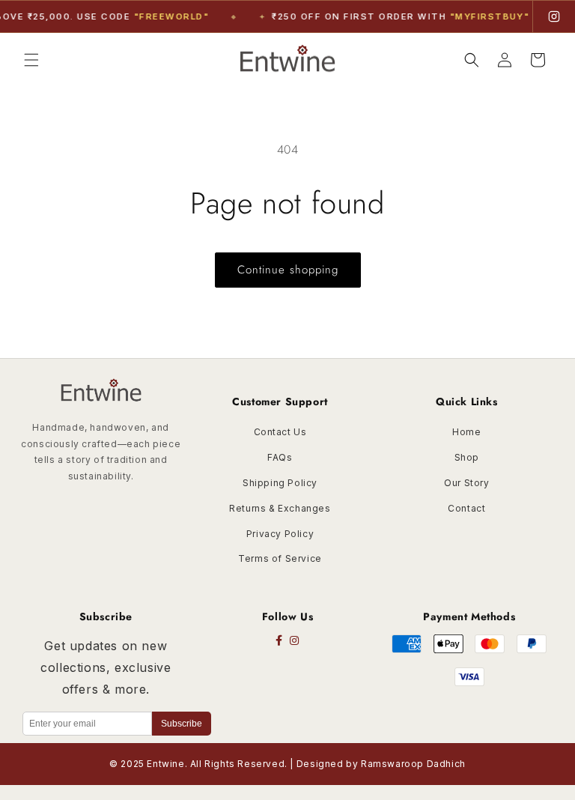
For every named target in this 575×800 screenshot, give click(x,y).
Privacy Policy (280, 533)
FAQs (279, 457)
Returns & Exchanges (279, 508)
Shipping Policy (280, 482)
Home (466, 431)
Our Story (466, 482)
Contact (466, 508)
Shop (466, 457)
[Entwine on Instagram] (554, 16)
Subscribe (181, 723)
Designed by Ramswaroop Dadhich (381, 763)
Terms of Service (280, 558)
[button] (31, 59)
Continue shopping (287, 269)
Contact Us (280, 431)
